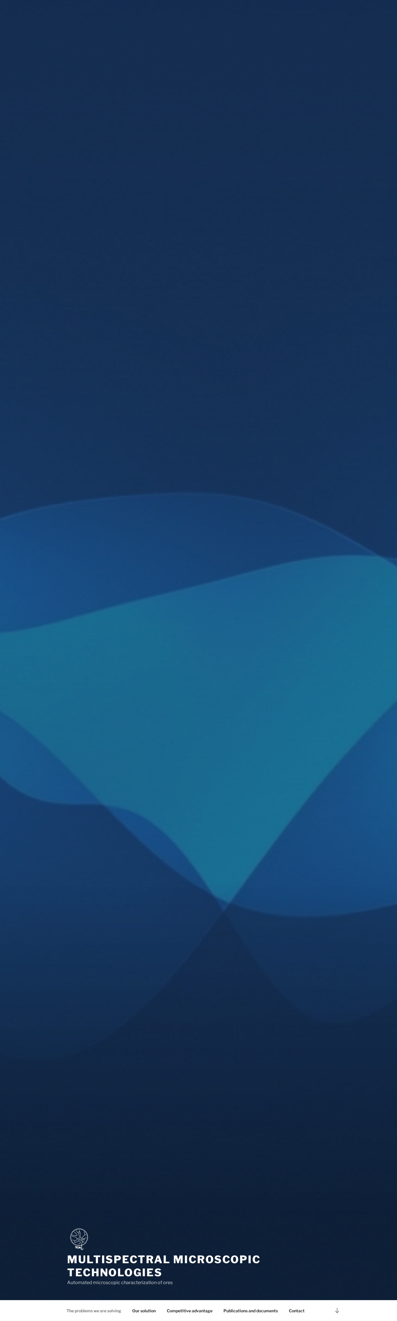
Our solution (144, 1310)
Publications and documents (250, 1310)
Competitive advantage (189, 1310)
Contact (297, 1310)
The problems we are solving (94, 1310)
